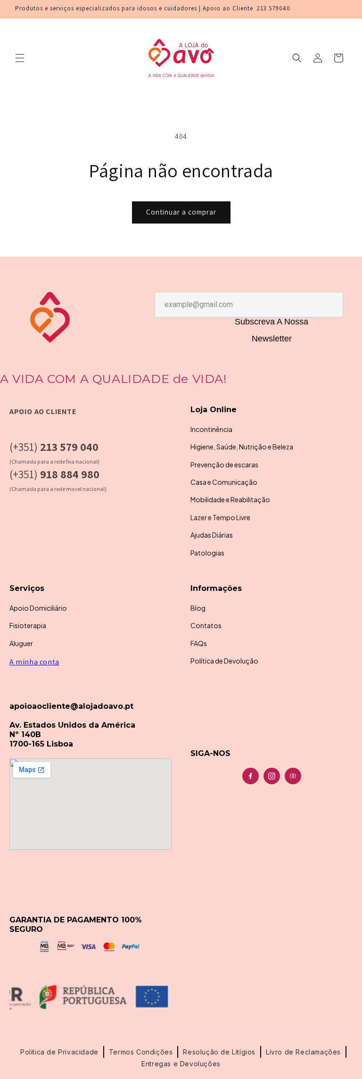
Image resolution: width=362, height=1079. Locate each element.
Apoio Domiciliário (38, 608)
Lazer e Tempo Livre (220, 517)
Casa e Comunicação (223, 482)
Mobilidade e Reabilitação (230, 499)
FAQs (198, 643)
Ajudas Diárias (211, 535)
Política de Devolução (224, 660)
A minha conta (34, 662)
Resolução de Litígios (219, 1052)
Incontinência (211, 429)
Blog (198, 608)
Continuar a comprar (181, 212)
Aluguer (21, 643)
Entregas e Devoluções (181, 1064)
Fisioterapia (27, 625)
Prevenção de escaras (224, 464)
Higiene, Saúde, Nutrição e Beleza (241, 446)
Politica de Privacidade (59, 1052)
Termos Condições (141, 1052)
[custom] (250, 776)
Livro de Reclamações (303, 1052)
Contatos (206, 625)
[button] (19, 58)
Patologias (207, 552)
